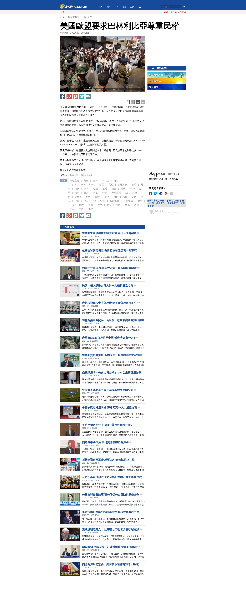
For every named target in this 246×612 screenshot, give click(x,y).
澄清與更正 (172, 203)
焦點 (127, 205)
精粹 (81, 209)
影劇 (95, 188)
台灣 (81, 205)
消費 (132, 188)
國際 (118, 205)
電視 (111, 184)
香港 (90, 205)
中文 (72, 205)
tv (75, 184)
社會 (77, 188)
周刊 (116, 196)
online (78, 196)
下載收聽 (128, 200)
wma (102, 200)
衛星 (101, 184)
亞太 (127, 192)
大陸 (134, 196)
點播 (132, 7)
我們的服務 (174, 200)
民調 (77, 192)
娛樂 (104, 188)
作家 (72, 209)
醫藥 (123, 188)
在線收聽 (114, 200)
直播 (100, 7)
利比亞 (105, 180)
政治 (134, 184)
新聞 (108, 7)
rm (94, 200)
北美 (109, 205)
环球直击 (74, 180)
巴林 (95, 180)
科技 (95, 192)
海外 (125, 196)
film (83, 184)
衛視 (106, 196)
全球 (139, 200)
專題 (124, 7)
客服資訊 (160, 203)
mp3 (86, 200)
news (92, 184)
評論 (136, 205)
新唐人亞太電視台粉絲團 (81, 175)
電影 (90, 209)
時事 (104, 192)
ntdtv (87, 196)
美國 (86, 180)
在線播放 (122, 184)
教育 (114, 188)
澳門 (100, 205)
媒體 (97, 196)
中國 (77, 200)
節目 (116, 7)
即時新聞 (116, 192)
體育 (86, 188)
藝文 (86, 192)
